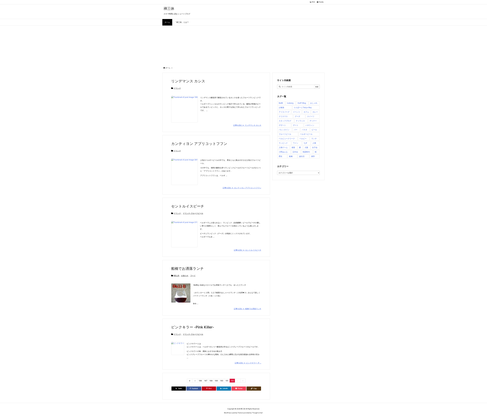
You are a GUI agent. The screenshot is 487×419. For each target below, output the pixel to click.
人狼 (314, 143)
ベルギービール (306, 134)
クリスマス (283, 116)
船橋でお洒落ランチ (187, 268)
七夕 (305, 143)
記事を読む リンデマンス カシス (247, 125)
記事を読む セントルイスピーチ (247, 250)
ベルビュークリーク (287, 138)
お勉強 (281, 107)
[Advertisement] (243, 44)
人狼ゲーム (283, 147)
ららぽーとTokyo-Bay (303, 107)
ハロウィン (309, 125)
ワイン (295, 143)
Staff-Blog (302, 103)
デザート (282, 125)
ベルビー (303, 138)
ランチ (314, 138)
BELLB (176, 275)
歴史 (280, 156)
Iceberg (290, 103)
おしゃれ (313, 103)
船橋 (291, 156)
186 (200, 381)
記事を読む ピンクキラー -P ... (248, 363)
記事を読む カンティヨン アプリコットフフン (242, 188)
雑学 (313, 156)
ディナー (313, 121)
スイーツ (310, 116)
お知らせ (184, 275)
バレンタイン (284, 130)
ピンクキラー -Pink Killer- (192, 327)
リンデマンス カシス (188, 81)
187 (205, 381)
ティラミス (300, 121)
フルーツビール (285, 134)
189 (216, 381)
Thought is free (257, 413)
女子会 (314, 147)
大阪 (306, 147)
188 (211, 381)
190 (221, 381)
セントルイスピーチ (187, 206)
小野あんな (283, 152)
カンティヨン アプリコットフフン (199, 143)
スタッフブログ (285, 121)
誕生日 (302, 156)
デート (295, 125)
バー (295, 130)
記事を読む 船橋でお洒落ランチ (247, 309)
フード (193, 275)
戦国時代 (306, 152)
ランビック (283, 143)
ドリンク (177, 88)
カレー (315, 112)
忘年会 (295, 152)
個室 (293, 147)
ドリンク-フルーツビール (193, 213)
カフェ (306, 112)
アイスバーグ (284, 112)
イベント (296, 112)
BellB (281, 103)
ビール (314, 130)
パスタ (304, 130)
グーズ (297, 116)
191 (226, 381)
